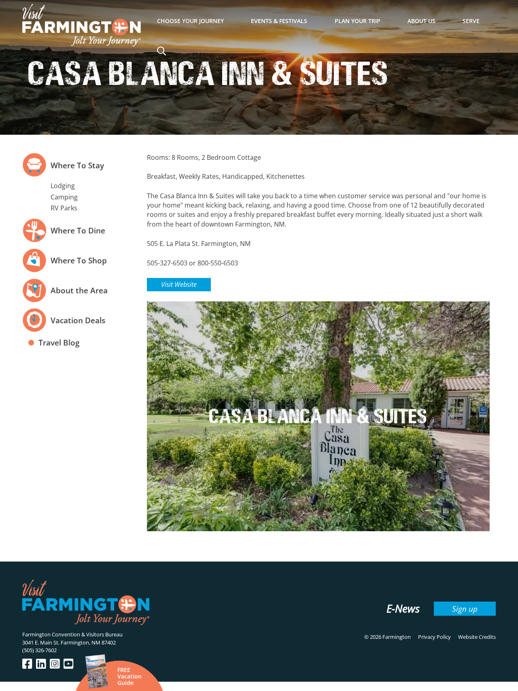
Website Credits (477, 636)
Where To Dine (78, 230)
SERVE (471, 21)
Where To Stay (77, 165)
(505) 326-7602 (39, 650)
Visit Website (179, 284)
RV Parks (64, 207)
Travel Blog (59, 342)
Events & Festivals (279, 21)
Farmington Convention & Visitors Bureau (72, 634)
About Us (421, 21)
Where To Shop (79, 260)
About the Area (79, 290)
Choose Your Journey (190, 21)
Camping (64, 197)
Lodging (63, 185)
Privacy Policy (434, 636)
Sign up (465, 608)
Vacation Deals (78, 320)
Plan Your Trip (357, 21)
